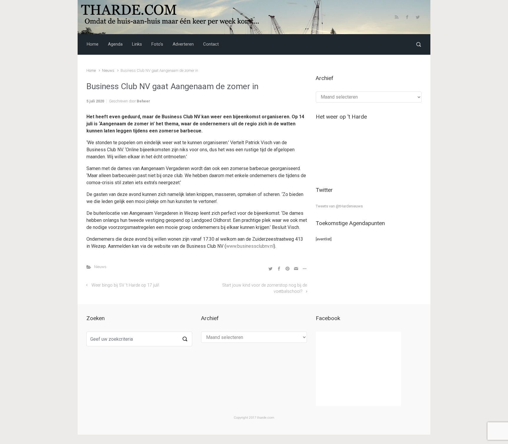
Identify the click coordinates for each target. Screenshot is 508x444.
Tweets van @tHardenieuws (339, 206)
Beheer (143, 101)
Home (91, 70)
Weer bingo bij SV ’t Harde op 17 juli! (125, 285)
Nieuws (108, 70)
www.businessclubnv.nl (250, 246)
